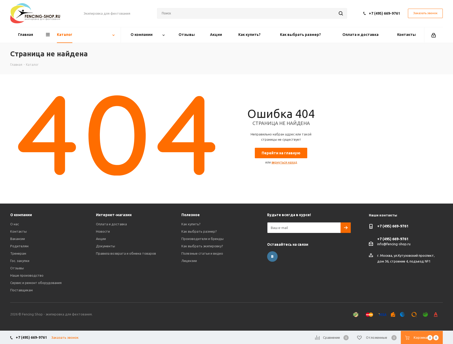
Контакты (18, 231)
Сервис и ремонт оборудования (36, 283)
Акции (101, 239)
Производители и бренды (202, 239)
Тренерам (18, 253)
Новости (103, 231)
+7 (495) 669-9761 (384, 13)
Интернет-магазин (114, 215)
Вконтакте (272, 256)
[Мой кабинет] (433, 34)
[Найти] (341, 13)
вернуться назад (284, 162)
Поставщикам (21, 290)
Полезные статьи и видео (202, 253)
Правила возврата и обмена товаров (126, 253)
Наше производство (27, 275)
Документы (105, 246)
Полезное (190, 215)
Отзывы (17, 268)
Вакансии (17, 239)
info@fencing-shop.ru (394, 244)
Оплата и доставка (111, 224)
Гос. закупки (19, 261)
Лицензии (189, 261)
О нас (14, 224)
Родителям (19, 246)
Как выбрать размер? (199, 231)
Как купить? (191, 224)
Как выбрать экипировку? (202, 246)
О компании (21, 215)
